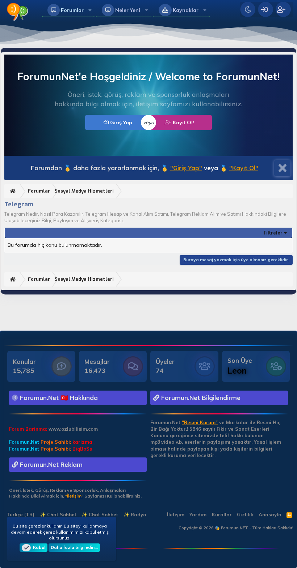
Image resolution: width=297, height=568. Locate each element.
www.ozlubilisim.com (73, 429)
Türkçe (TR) (19, 514)
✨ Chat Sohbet (58, 514)
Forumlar (72, 10)
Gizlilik (245, 514)
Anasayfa (270, 514)
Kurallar (222, 514)
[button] (90, 10)
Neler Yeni (127, 10)
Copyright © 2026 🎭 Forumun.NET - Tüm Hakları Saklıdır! (236, 527)
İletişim (175, 514)
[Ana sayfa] (13, 191)
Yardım (197, 514)
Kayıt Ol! (182, 122)
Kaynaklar (185, 10)
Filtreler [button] (273, 233)
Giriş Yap (120, 122)
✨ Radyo (135, 514)
